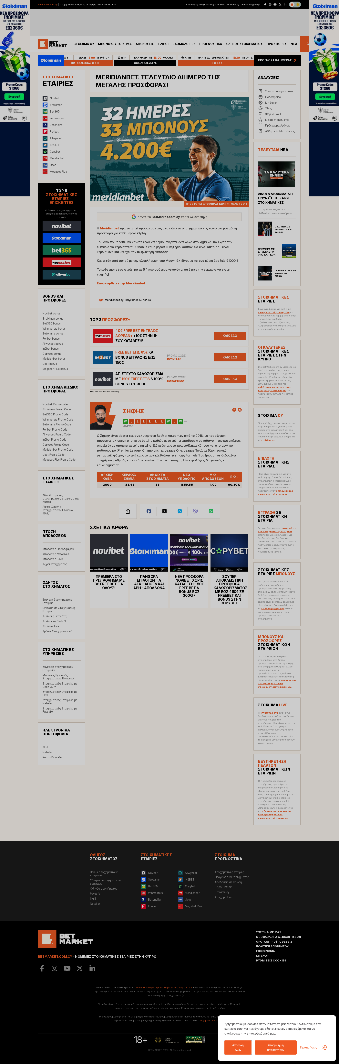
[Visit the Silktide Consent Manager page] (325, 1047)
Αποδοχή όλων (238, 1047)
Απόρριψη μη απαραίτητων (275, 1047)
